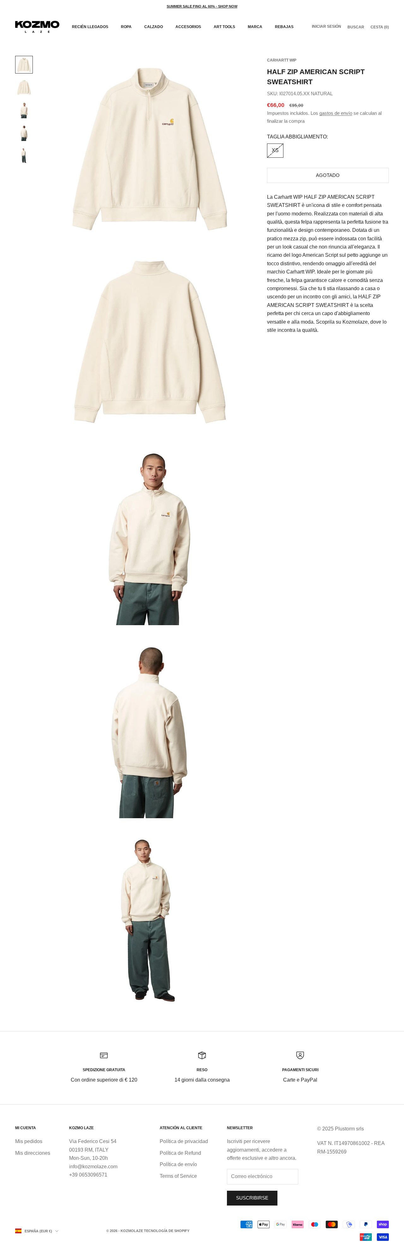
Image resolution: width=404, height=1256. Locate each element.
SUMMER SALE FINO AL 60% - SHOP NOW (202, 6)
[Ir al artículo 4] (24, 133)
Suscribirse (252, 1197)
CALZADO (153, 27)
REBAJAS (284, 27)
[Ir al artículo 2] (24, 87)
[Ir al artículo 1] (24, 64)
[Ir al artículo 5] (24, 155)
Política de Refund (180, 1153)
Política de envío (178, 1164)
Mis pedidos (28, 1141)
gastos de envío (335, 113)
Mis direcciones (32, 1153)
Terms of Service (178, 1176)
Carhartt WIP (281, 60)
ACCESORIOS (188, 27)
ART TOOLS (224, 27)
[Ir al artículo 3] (24, 110)
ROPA (126, 27)
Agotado (328, 175)
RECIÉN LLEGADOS (90, 27)
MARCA (255, 27)
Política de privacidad (184, 1141)
